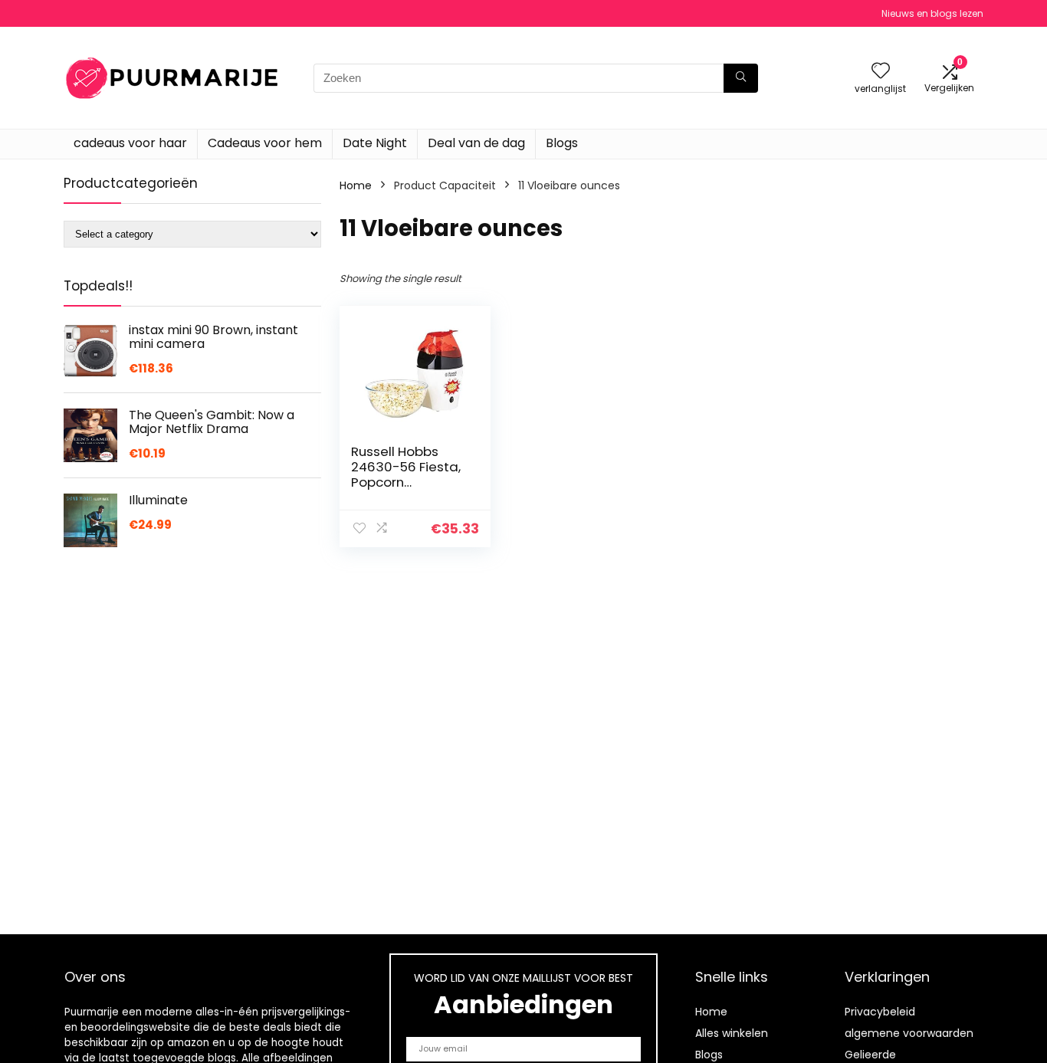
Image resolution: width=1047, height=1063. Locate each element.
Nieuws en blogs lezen (932, 13)
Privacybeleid (880, 1011)
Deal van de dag (476, 143)
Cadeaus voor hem (265, 143)
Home (356, 185)
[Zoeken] (741, 78)
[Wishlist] (880, 71)
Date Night (375, 143)
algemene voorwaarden (909, 1033)
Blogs (562, 143)
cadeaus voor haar (130, 143)
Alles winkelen (731, 1033)
